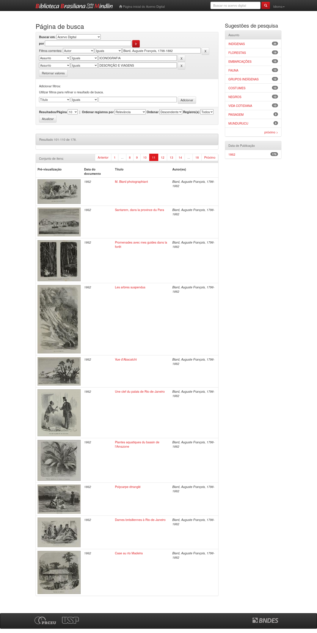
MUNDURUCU (238, 123)
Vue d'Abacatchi (126, 359)
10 (145, 157)
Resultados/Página (53, 112)
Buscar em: (47, 37)
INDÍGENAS (236, 44)
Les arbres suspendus (130, 287)
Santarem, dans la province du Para (139, 210)
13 (171, 157)
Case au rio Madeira (129, 553)
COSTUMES (236, 88)
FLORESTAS (237, 52)
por (41, 43)
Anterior (103, 157)
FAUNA (233, 70)
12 (162, 157)
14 (180, 157)
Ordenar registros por (98, 112)
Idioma (277, 6)
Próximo (209, 157)
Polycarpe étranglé (128, 487)
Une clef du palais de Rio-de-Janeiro (140, 391)
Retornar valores (53, 73)
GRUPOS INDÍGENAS (243, 79)
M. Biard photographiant (131, 181)
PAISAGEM (236, 114)
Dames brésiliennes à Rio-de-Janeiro (140, 519)
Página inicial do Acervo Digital (143, 6)
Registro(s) (191, 112)
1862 (231, 154)
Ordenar (152, 112)
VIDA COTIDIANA (240, 105)
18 (197, 157)
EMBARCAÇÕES (239, 61)
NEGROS (234, 97)
